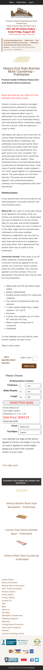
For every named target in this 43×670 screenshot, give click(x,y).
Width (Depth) (10, 390)
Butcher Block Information (13, 585)
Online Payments (37, 645)
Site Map (6, 612)
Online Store (21, 2)
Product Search (8, 591)
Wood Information (9, 582)
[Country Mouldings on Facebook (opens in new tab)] (32, 660)
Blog (4, 606)
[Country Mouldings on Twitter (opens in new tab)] (37, 660)
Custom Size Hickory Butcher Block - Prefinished (21, 531)
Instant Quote (8, 579)
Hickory (6, 47)
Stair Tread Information (12, 588)
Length (13, 396)
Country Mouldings (28, 668)
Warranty (6, 621)
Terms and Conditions (11, 627)
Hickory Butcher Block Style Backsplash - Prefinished (21, 505)
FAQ (3, 603)
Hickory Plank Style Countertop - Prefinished (21, 557)
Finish (14, 426)
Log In (31, 2)
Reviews (5, 630)
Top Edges (12, 431)
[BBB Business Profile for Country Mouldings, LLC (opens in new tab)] (15, 642)
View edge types (10, 465)
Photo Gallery (8, 594)
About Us (6, 609)
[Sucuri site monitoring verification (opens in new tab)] (11, 660)
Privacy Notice (8, 597)
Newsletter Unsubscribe (12, 615)
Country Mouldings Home (13, 40)
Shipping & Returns (10, 618)
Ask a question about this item (8, 360)
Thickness (12, 385)
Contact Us (7, 600)
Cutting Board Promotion (13, 624)
